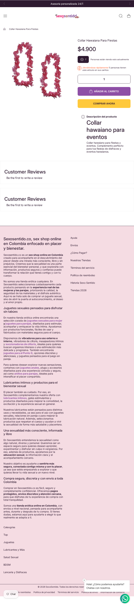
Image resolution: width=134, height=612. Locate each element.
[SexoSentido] (67, 16)
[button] (5, 3)
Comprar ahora (104, 103)
